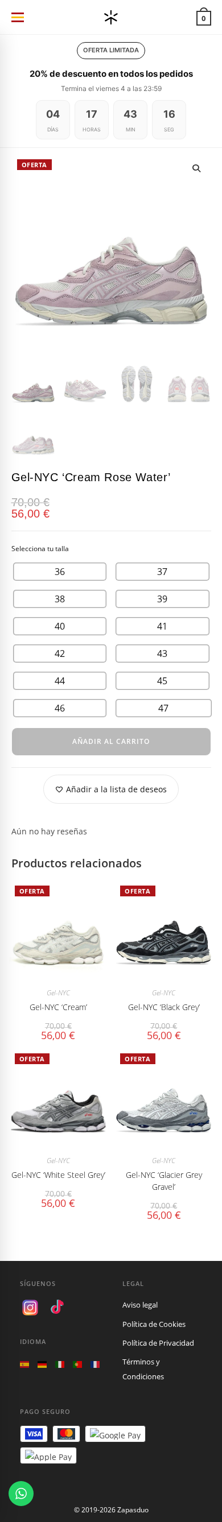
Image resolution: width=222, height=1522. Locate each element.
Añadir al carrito (111, 741)
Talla (111, 549)
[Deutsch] (42, 1363)
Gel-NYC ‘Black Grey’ (164, 1007)
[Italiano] (59, 1363)
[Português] (77, 1363)
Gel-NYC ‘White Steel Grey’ (58, 1174)
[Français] (95, 1363)
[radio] (60, 571)
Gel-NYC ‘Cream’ (58, 1007)
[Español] (24, 1363)
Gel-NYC (58, 993)
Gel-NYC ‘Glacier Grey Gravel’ (164, 1180)
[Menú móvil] (17, 17)
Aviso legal (140, 1305)
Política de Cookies (154, 1324)
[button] (196, 168)
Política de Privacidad (158, 1343)
